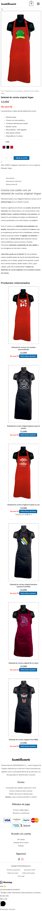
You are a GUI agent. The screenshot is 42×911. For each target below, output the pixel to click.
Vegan (10, 168)
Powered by (7, 909)
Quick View (23, 342)
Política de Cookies (12, 873)
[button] (21, 9)
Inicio (2, 91)
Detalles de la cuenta (21, 842)
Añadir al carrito (21, 158)
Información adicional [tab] (13, 181)
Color (7, 142)
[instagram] (22, 859)
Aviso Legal (21, 876)
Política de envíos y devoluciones (21, 794)
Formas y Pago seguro (21, 810)
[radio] (4, 147)
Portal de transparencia (13, 870)
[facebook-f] (19, 859)
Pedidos (21, 846)
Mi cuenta (21, 839)
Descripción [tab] (10, 178)
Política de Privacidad (28, 873)
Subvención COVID (29, 870)
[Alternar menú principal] (38, 4)
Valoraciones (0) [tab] (11, 184)
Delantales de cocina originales (14, 91)
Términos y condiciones (21, 813)
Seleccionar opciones (28, 356)
